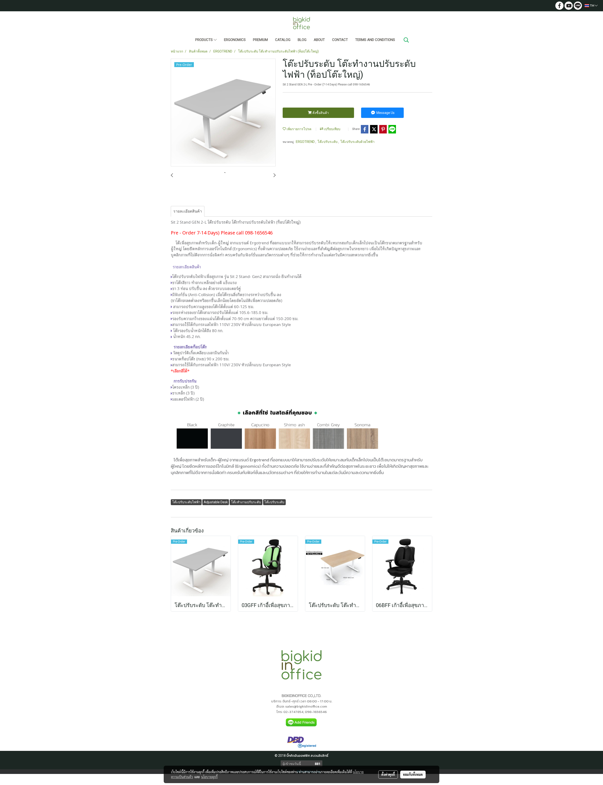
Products (204, 40)
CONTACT (340, 40)
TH (592, 5)
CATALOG (282, 40)
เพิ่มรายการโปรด (298, 129)
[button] (406, 40)
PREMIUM (260, 40)
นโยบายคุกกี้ (209, 777)
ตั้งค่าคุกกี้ (388, 774)
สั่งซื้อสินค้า (320, 113)
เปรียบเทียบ (331, 129)
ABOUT (319, 40)
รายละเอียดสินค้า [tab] (187, 211)
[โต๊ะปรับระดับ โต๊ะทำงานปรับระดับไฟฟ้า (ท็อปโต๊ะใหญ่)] (223, 113)
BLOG (302, 40)
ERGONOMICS (235, 40)
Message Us (385, 113)
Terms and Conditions (375, 40)
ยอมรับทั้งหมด (413, 774)
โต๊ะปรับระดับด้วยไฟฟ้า (357, 142)
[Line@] (301, 722)
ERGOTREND (305, 142)
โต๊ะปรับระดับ (328, 142)
